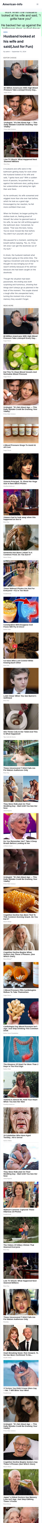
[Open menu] (37, 4)
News (5, 32)
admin (8, 51)
